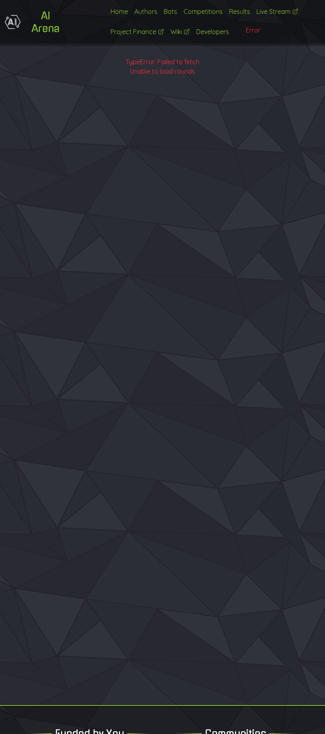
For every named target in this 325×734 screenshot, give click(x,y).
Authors (145, 11)
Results (239, 11)
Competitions (203, 11)
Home (119, 11)
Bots (170, 11)
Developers (212, 32)
